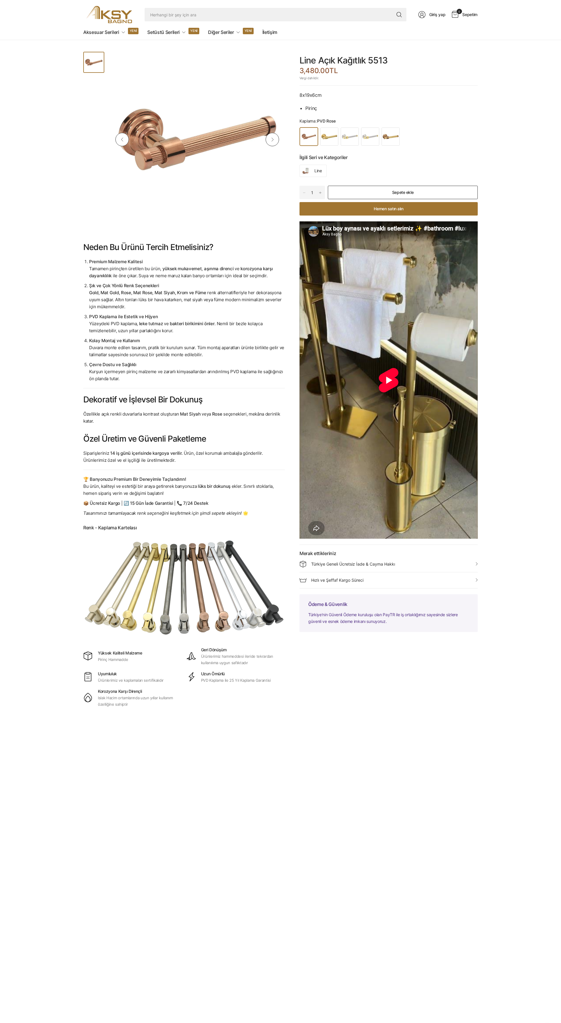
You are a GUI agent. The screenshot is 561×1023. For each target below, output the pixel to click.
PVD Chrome (370, 136)
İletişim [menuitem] (269, 32)
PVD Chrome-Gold (350, 136)
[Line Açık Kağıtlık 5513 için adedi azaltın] (304, 192)
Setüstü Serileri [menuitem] (163, 32)
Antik (390, 136)
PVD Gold (329, 136)
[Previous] (122, 139)
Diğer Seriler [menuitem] (221, 32)
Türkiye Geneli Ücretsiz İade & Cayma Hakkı (353, 564)
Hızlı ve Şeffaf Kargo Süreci (337, 580)
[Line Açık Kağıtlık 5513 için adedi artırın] (320, 192)
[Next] (272, 139)
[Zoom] (274, 63)
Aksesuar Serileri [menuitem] (101, 32)
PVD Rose (309, 136)
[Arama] (399, 14)
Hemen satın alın (388, 208)
